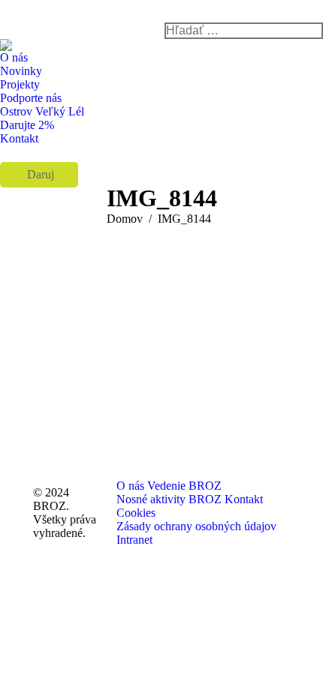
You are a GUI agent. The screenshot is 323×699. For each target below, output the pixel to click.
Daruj (39, 174)
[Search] (244, 30)
